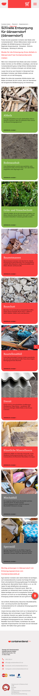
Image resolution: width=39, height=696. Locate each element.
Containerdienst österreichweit (20, 690)
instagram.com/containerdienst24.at (16, 669)
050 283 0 (8, 659)
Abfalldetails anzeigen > (10, 130)
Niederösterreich (23, 24)
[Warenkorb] (28, 5)
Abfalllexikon (15, 692)
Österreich (15, 24)
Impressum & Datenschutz (19, 684)
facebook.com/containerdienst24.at (16, 665)
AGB (12, 686)
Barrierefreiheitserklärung (19, 694)
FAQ (12, 689)
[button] (35, 4)
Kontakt (13, 687)
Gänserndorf (4, 26)
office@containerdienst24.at (14, 662)
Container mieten (5, 24)
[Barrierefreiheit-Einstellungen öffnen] (35, 596)
